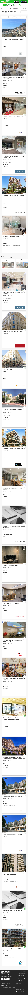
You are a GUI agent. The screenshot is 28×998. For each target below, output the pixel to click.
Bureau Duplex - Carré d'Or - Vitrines (12, 796)
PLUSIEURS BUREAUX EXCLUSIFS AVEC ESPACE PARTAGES (12, 641)
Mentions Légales (4, 985)
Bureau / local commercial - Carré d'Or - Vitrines (13, 117)
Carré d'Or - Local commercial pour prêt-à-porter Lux (14, 679)
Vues (10, 16)
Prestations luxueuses (22, 16)
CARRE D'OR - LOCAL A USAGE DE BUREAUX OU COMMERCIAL (13, 196)
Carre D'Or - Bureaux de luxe (10, 565)
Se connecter (24, 4)
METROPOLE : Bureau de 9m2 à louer (12, 236)
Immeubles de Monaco (22, 978)
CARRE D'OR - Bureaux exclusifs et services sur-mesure (14, 526)
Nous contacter (21, 975)
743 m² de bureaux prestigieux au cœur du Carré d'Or (14, 293)
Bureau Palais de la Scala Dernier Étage (13, 39)
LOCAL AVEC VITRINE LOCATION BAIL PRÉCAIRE (12, 332)
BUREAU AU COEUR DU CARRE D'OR (12, 603)
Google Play (24, 1)
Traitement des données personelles (8, 987)
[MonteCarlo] (9, 5)
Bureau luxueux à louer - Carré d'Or (12, 949)
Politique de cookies (5, 988)
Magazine (20, 980)
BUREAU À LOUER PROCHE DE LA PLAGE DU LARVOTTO (13, 78)
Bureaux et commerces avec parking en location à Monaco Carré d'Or (8, 260)
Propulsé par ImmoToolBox (6, 974)
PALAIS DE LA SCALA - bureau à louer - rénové (12, 370)
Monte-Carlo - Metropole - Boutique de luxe (13, 410)
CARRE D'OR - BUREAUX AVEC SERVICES (12, 911)
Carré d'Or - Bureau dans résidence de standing (13, 488)
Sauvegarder (15, 8)
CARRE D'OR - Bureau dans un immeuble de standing (14, 449)
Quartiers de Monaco (22, 977)
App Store (17, 1)
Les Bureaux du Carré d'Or (9, 874)
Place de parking (5, 16)
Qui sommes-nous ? (22, 973)
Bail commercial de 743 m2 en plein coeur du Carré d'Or (13, 156)
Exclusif (14, 16)
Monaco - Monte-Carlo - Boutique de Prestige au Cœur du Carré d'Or (12, 718)
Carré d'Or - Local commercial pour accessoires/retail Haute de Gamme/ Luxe (14, 758)
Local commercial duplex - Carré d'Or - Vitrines (13, 835)
